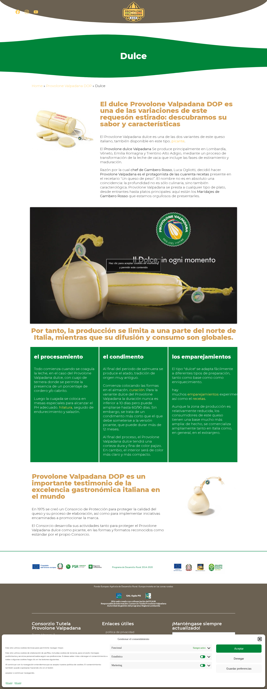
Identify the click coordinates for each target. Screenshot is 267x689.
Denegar (239, 658)
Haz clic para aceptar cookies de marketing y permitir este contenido (133, 265)
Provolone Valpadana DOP (69, 86)
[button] (260, 639)
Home (37, 86)
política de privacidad (120, 632)
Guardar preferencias (239, 668)
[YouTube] (35, 11)
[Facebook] (17, 11)
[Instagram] (26, 11)
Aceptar (239, 648)
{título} (9, 683)
